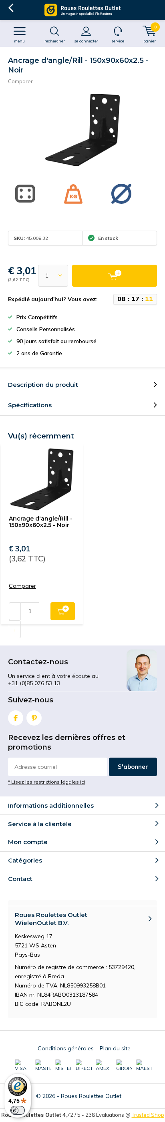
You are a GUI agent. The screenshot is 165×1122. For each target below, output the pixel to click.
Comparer (20, 81)
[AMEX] (104, 1066)
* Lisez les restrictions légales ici (46, 782)
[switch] (17, 1110)
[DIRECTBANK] (84, 1066)
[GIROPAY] (124, 1066)
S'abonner (133, 766)
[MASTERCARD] (43, 1066)
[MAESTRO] (144, 1066)
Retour (10, 8)
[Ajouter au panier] (114, 276)
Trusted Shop (148, 1115)
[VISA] (23, 1066)
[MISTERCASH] (63, 1066)
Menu (19, 41)
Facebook (15, 718)
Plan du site (115, 1048)
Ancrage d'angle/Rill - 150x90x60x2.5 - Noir (40, 522)
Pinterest (34, 718)
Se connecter (86, 41)
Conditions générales (66, 1048)
